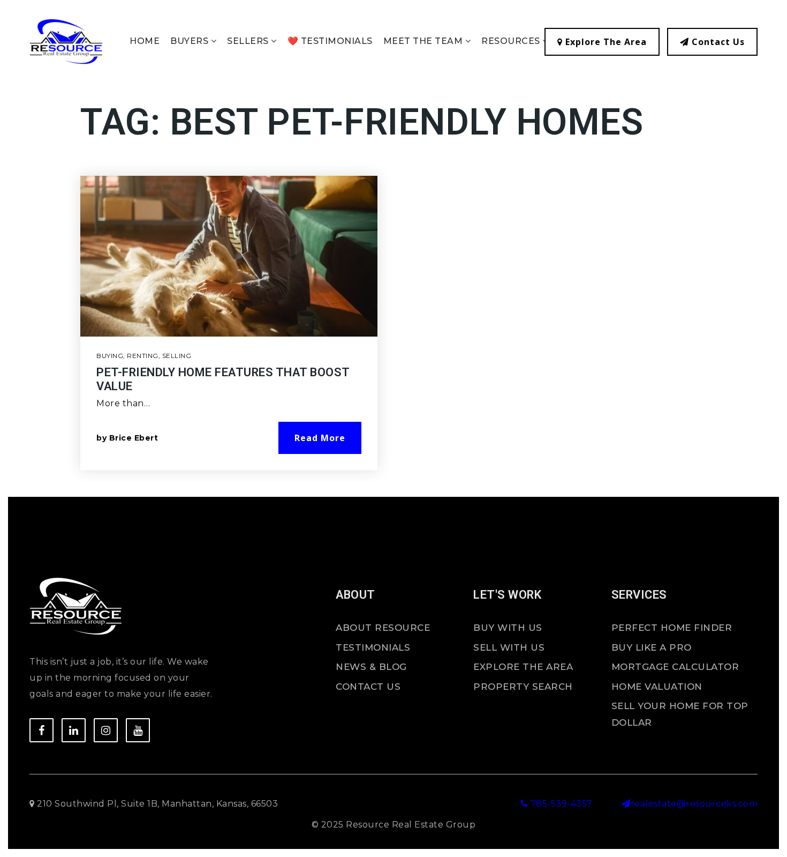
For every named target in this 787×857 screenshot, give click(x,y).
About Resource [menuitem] (383, 627)
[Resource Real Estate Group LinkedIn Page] (74, 730)
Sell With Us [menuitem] (508, 647)
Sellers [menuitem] (249, 41)
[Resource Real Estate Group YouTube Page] (138, 730)
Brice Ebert (133, 438)
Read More (319, 438)
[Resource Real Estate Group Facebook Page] (41, 730)
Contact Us (717, 42)
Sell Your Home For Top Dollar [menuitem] (679, 714)
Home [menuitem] (145, 41)
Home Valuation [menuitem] (656, 686)
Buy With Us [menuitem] (507, 627)
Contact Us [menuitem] (368, 686)
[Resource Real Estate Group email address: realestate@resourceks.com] (626, 804)
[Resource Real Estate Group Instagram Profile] (106, 730)
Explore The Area (605, 42)
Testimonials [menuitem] (373, 647)
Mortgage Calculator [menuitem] (675, 666)
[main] (393, 299)
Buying (109, 356)
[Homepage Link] (65, 41)
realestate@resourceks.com (694, 804)
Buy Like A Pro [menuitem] (651, 647)
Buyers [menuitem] (190, 41)
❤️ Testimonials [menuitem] (330, 41)
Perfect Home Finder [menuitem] (671, 627)
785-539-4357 (560, 804)
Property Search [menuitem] (523, 686)
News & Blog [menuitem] (371, 666)
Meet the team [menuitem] (424, 41)
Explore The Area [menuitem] (523, 666)
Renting (142, 356)
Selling (177, 356)
